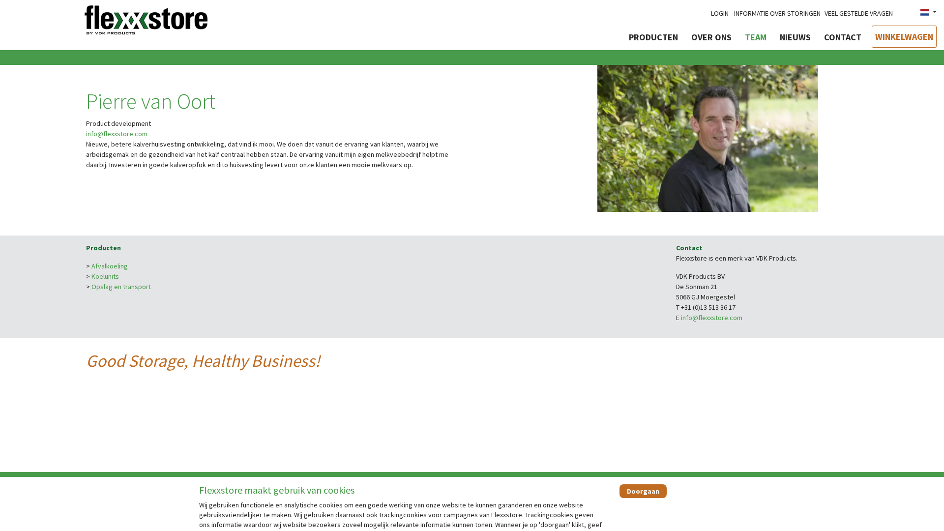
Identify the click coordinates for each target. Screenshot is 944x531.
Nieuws (795, 37)
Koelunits (105, 276)
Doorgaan (643, 491)
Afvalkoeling (109, 266)
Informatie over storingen (777, 13)
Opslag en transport (121, 286)
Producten (653, 37)
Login (720, 13)
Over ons (711, 37)
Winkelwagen (904, 36)
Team (756, 37)
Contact (842, 37)
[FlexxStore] (146, 18)
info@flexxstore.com (117, 133)
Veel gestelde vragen (859, 13)
